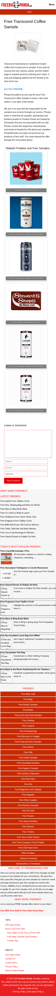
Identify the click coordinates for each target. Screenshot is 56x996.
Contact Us (10, 959)
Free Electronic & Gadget (28, 736)
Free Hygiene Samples (28, 768)
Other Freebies (28, 853)
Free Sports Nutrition (28, 821)
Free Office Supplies (28, 800)
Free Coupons (28, 726)
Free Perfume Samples (28, 805)
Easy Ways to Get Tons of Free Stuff (23, 933)
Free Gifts (28, 752)
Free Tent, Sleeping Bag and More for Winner (20, 505)
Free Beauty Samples (28, 704)
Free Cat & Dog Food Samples (28, 715)
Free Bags (28, 699)
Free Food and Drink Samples (28, 742)
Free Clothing (28, 720)
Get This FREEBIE (13, 89)
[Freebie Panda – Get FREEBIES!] (16, 4)
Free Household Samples (28, 763)
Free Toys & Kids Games (28, 837)
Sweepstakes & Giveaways (28, 863)
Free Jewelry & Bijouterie (28, 773)
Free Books (28, 710)
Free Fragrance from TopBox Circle (16, 521)
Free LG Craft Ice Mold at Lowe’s (15, 513)
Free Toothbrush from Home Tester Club (18, 517)
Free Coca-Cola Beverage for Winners (17, 532)
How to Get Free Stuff (15, 929)
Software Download (28, 858)
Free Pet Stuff (28, 810)
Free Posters (28, 816)
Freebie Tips (12, 940)
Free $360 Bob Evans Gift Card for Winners (19, 524)
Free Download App (28, 731)
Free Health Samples (28, 757)
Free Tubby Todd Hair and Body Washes (18, 528)
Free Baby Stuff (28, 694)
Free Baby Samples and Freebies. (22, 936)
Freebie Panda (25, 978)
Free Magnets (28, 795)
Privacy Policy (11, 966)
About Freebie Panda (14, 970)
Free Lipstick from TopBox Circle (14, 501)
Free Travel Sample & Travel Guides (28, 842)
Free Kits (28, 784)
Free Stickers (28, 826)
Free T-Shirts (28, 832)
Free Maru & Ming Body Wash (13, 509)
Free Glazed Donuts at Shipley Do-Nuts (18, 536)
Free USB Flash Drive (28, 848)
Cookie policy (11, 962)
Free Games (28, 747)
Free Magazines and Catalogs (28, 789)
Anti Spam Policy (13, 925)
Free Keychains (28, 779)
